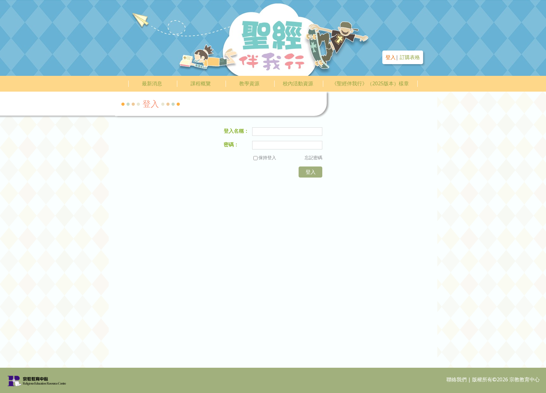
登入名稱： (236, 130)
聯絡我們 (456, 379)
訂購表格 (410, 57)
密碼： (231, 144)
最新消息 (152, 83)
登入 (390, 57)
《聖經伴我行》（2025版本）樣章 (370, 83)
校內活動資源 (298, 83)
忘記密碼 (313, 157)
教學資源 (249, 83)
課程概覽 (201, 83)
